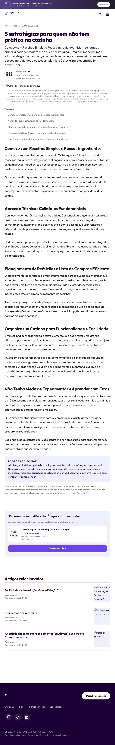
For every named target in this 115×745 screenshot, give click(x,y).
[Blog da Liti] (12, 14)
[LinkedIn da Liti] (27, 717)
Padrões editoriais (37, 706)
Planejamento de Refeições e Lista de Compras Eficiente (38, 126)
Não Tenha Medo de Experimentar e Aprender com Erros (38, 138)
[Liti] (12, 696)
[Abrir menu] (107, 14)
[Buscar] (100, 14)
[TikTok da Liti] (17, 717)
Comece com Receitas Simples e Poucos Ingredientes (36, 114)
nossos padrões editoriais (77, 493)
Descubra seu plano (96, 695)
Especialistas (56, 706)
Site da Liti (10, 706)
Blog (21, 706)
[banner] (57, 4)
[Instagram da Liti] (8, 716)
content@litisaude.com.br (22, 476)
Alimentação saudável (26, 26)
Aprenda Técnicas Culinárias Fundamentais (31, 120)
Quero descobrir (57, 548)
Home (8, 26)
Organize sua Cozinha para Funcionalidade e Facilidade (37, 132)
